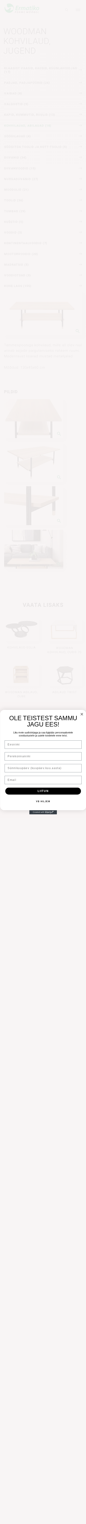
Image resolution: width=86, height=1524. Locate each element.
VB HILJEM (43, 801)
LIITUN (43, 790)
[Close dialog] (81, 714)
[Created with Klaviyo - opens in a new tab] (43, 812)
